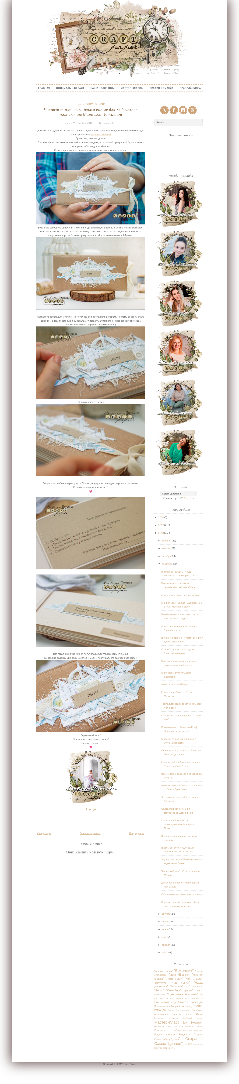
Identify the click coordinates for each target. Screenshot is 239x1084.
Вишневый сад (165, 1002)
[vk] (164, 110)
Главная (44, 88)
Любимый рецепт (193, 1018)
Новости (159, 1026)
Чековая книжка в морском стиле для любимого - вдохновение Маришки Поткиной (91, 112)
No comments (106, 122)
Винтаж (199, 998)
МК (185, 1022)
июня (165, 929)
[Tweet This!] (90, 809)
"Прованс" (197, 986)
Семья (157, 1039)
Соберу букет (169, 1039)
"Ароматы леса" (163, 970)
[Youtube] (192, 110)
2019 (161, 524)
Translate (188, 498)
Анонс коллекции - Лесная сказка (180, 594)
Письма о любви (167, 1030)
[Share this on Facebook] (86, 809)
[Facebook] (174, 110)
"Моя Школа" (193, 978)
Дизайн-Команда (162, 88)
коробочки (173, 1018)
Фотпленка (198, 1044)
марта (165, 952)
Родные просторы (165, 1034)
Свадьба (198, 1034)
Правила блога (190, 88)
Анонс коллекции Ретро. (174, 684)
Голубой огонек (180, 1006)
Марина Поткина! (101, 134)
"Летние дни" (174, 978)
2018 (161, 532)
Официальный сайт (70, 88)
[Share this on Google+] (94, 809)
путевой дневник (192, 1030)
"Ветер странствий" (90, 104)
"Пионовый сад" (179, 986)
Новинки (197, 1022)
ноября (166, 548)
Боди (172, 998)
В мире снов (188, 998)
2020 (161, 517)
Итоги (199, 1013)
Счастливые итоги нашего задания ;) (182, 894)
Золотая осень (182, 1013)
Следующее (44, 833)
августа (166, 913)
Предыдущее (136, 833)
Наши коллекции (102, 88)
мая (164, 936)
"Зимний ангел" (180, 974)
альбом (164, 998)
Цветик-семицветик (164, 1048)
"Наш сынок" (180, 982)
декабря (167, 540)
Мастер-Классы (132, 88)
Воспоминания (162, 1006)
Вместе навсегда (190, 1002)
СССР (188, 1043)
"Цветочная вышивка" (182, 994)
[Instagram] (183, 110)
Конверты (159, 1018)
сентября (167, 563)
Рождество (185, 1034)
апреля (166, 944)
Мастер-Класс (166, 1022)
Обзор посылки (174, 1026)
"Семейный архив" (179, 990)
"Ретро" (159, 990)
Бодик (178, 998)
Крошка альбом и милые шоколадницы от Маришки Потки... (177, 824)
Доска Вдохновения (179, 1010)
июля (165, 921)
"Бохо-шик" (183, 970)
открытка (189, 1026)
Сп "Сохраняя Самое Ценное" (178, 1041)
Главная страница (90, 833)
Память (199, 1026)
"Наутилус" (160, 982)
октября (166, 556)
